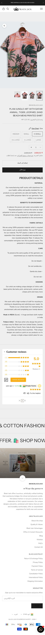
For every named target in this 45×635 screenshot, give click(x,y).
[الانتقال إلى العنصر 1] (39, 95)
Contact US (38, 547)
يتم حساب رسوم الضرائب (25, 156)
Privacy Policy (38, 562)
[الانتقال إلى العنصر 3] (24, 95)
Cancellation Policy (36, 574)
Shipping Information (35, 581)
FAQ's (40, 543)
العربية (16, 614)
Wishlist (40, 539)
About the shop (37, 521)
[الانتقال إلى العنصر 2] (32, 95)
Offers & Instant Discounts (33, 532)
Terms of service (37, 570)
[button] (25, 400)
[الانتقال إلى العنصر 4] (17, 94)
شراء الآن (23, 170)
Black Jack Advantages (35, 528)
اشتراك (37, 606)
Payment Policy (37, 566)
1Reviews (36, 369)
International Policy (36, 577)
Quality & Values (37, 524)
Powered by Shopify (24, 619)
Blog (41, 536)
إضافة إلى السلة (22, 163)
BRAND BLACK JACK (36, 105)
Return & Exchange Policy (33, 558)
